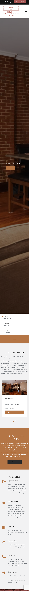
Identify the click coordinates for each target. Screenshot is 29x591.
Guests (6, 330)
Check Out (6, 323)
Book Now (21, 1)
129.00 (8, 412)
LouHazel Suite (9, 398)
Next (25, 165)
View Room (10, 168)
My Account (9, 2)
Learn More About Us (14, 462)
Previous (3, 165)
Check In (6, 316)
